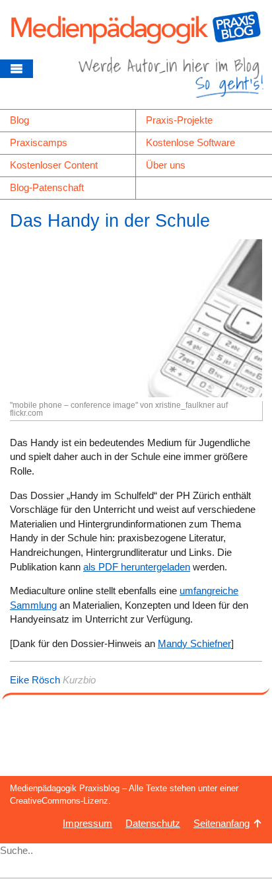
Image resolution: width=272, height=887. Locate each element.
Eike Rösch (35, 679)
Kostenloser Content (54, 165)
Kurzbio (79, 679)
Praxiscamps (38, 142)
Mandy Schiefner (194, 643)
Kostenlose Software (190, 142)
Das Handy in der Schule (110, 221)
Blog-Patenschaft (47, 187)
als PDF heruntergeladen (136, 566)
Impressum (87, 823)
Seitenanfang (221, 823)
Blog (19, 120)
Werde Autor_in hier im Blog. (171, 82)
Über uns (166, 165)
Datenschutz (152, 823)
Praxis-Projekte (179, 120)
